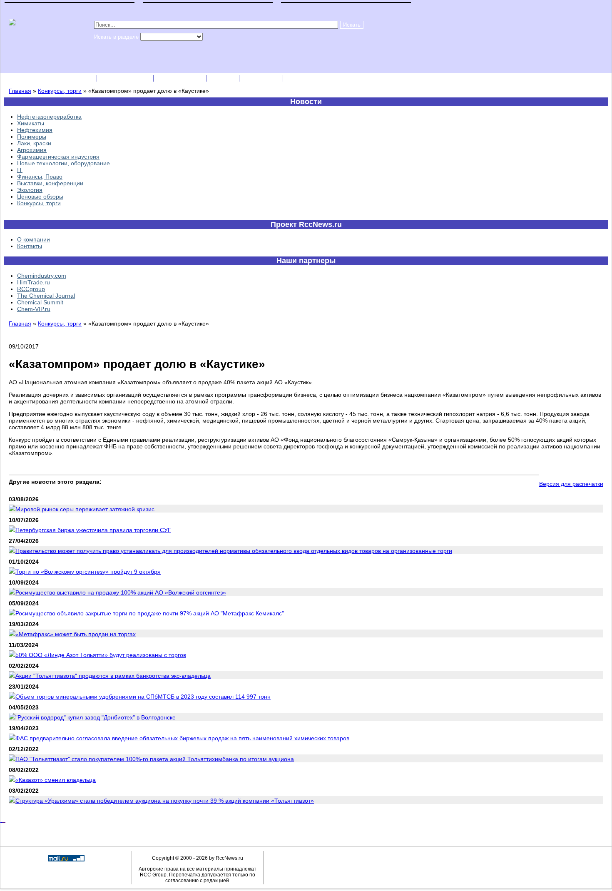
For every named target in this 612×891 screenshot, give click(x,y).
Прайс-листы (181, 78)
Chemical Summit (40, 302)
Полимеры (31, 136)
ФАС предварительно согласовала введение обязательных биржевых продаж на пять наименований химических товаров (182, 738)
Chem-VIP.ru (33, 309)
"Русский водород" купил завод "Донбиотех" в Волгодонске (95, 717)
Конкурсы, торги (60, 90)
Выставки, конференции (50, 183)
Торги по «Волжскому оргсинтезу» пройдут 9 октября (88, 571)
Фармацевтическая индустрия (58, 156)
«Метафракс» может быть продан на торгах (75, 634)
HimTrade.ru (33, 282)
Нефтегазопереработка (49, 116)
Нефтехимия (34, 130)
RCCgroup (31, 289)
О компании (33, 239)
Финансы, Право (39, 176)
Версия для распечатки (571, 483)
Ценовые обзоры (40, 196)
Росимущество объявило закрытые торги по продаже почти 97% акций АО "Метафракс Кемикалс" (149, 613)
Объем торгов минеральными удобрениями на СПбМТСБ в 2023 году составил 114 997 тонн (143, 696)
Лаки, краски (34, 143)
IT (19, 170)
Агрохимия (32, 150)
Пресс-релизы (126, 78)
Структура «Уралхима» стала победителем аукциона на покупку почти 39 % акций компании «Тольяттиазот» (164, 800)
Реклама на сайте (317, 78)
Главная (20, 90)
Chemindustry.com (41, 275)
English (223, 78)
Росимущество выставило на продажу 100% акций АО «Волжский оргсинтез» (120, 592)
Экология (29, 190)
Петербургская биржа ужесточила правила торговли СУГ (93, 530)
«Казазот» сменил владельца (55, 780)
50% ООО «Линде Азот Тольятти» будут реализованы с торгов (100, 655)
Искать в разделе (117, 37)
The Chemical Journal (46, 295)
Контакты (29, 246)
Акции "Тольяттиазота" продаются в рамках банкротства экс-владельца (113, 675)
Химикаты (30, 123)
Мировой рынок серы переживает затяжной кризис (84, 509)
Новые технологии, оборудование (63, 163)
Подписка (21, 78)
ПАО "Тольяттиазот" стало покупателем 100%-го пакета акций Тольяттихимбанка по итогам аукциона (154, 759)
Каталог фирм (69, 78)
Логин (365, 78)
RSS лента (261, 78)
